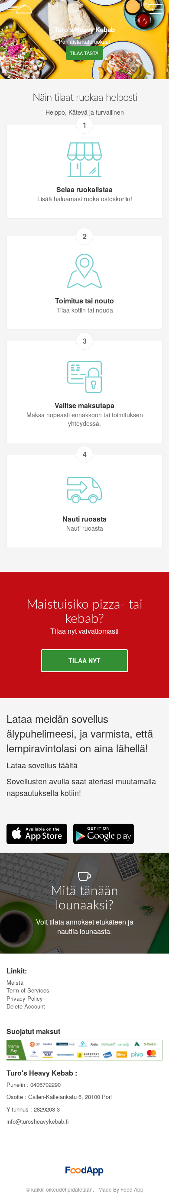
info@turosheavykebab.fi (37, 1121)
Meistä (14, 982)
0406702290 (45, 1084)
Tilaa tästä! (85, 52)
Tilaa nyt (84, 660)
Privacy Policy (24, 998)
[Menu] (156, 10)
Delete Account (25, 1006)
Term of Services (27, 990)
